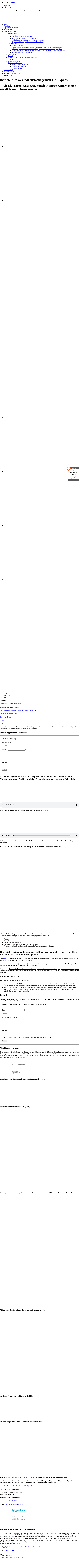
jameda (23, 1519)
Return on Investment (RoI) (8, 714)
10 (7, 697)
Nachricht (5, 762)
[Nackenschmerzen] (15, 832)
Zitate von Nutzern (5, 717)
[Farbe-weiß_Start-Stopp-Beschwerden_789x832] (38, 930)
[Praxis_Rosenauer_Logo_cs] (14, 21)
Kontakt (2, 720)
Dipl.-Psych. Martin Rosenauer (18, 1511)
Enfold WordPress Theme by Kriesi (31, 1547)
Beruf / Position (7, 742)
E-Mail (4, 746)
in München (16, 1072)
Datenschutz (7, 7)
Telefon (4, 749)
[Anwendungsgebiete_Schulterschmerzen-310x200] (15, 801)
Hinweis (2, 723)
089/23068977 (12, 1501)
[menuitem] (41, 6)
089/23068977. (64, 1477)
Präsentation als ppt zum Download (11, 704)
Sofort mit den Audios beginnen (9, 707)
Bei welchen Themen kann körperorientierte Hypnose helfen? (18, 710)
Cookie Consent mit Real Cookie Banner (12, 1557)
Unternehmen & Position (10, 1017)
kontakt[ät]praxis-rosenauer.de (31, 1486)
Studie (5, 959)
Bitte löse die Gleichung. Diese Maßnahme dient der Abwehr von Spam (29, 1037)
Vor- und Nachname (8, 738)
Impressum (7, 6)
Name (4, 1010)
